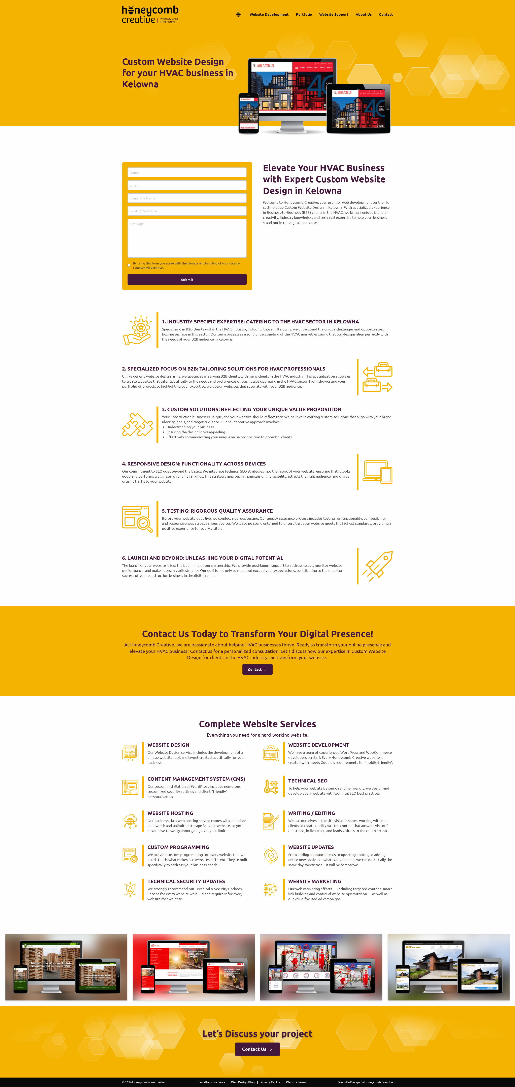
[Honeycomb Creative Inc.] (150, 14)
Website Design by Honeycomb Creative (365, 1082)
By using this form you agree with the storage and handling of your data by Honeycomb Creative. (186, 265)
